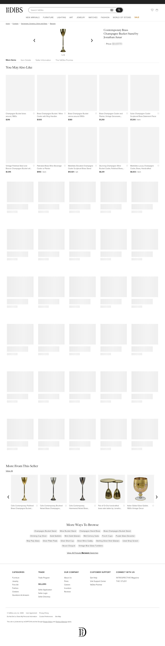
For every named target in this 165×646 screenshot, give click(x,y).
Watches (93, 17)
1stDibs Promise (96, 584)
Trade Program (44, 577)
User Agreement (31, 613)
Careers (67, 584)
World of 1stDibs (122, 17)
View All (9, 470)
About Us (68, 577)
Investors (67, 588)
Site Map (58, 616)
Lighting (61, 17)
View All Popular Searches (82, 552)
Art (71, 17)
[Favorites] (152, 10)
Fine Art (15, 584)
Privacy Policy (44, 613)
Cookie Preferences (46, 616)
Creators (15, 591)
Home (8, 23)
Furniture (48, 17)
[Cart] (157, 10)
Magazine (127, 577)
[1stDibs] (14, 10)
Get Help (93, 577)
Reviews (67, 591)
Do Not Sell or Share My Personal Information (22, 616)
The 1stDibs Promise (64, 60)
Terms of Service (61, 621)
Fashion (105, 17)
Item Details (26, 60)
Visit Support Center (98, 581)
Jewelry (81, 17)
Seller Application (45, 589)
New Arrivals (33, 17)
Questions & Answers (20, 595)
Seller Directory (44, 596)
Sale (137, 17)
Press (66, 581)
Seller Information (43, 60)
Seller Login (43, 593)
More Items (11, 60)
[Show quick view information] (33, 113)
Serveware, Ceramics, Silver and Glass (34, 23)
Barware (53, 23)
